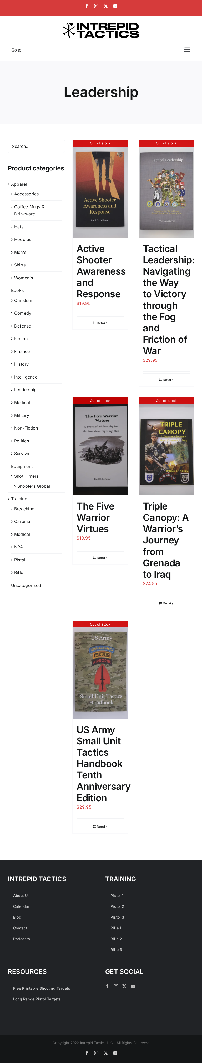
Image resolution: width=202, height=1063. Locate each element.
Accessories (26, 194)
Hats (18, 226)
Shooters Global (33, 486)
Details (102, 323)
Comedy (22, 313)
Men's (20, 252)
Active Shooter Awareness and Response (101, 271)
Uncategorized (26, 585)
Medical (22, 402)
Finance (22, 351)
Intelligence (25, 377)
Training (19, 498)
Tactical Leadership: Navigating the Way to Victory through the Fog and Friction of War (169, 300)
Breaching (24, 508)
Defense (22, 326)
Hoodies (22, 239)
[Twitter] (124, 986)
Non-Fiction (26, 428)
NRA (18, 547)
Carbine (22, 521)
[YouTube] (133, 986)
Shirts (20, 265)
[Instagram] (116, 986)
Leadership (25, 389)
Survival (22, 453)
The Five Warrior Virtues (95, 517)
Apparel (19, 184)
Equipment (22, 466)
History (21, 364)
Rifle (18, 572)
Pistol (19, 559)
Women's (23, 277)
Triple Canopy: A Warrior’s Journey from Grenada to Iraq (166, 540)
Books (17, 290)
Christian (23, 300)
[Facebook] (107, 986)
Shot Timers (26, 476)
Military (21, 415)
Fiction (21, 338)
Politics (21, 441)
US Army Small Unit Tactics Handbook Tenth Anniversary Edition (103, 764)
